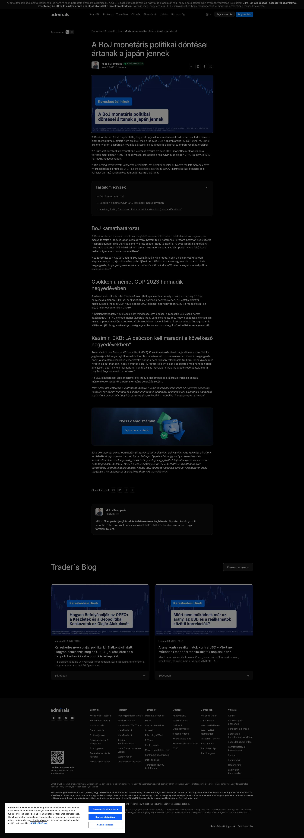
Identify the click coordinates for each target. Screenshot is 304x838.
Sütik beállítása (105, 824)
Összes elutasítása (105, 817)
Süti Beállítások (38, 823)
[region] (65, 818)
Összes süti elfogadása (105, 809)
